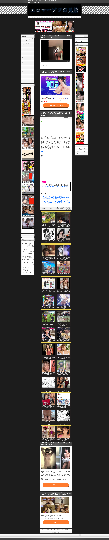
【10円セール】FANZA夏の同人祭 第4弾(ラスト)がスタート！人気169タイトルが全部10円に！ (28, 53)
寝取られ (60, 208)
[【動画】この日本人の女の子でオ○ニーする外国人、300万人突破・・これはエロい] (29, 223)
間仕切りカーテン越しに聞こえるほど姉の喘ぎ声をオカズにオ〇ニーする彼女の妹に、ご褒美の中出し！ (28, 80)
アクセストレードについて (81, 151)
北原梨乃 (30, 256)
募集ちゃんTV (26, 256)
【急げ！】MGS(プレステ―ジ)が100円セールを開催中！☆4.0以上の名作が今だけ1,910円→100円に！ (28, 62)
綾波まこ (28, 269)
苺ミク (31, 269)
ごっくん (25, 246)
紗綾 (25, 269)
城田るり (26, 259)
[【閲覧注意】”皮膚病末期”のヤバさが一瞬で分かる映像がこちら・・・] (29, 121)
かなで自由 (28, 245)
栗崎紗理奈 (25, 267)
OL (66, 208)
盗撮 (68, 208)
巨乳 (70, 207)
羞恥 (66, 207)
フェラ (65, 208)
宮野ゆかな (51, 208)
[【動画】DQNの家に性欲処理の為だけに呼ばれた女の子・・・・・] (29, 211)
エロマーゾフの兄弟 (33, 2)
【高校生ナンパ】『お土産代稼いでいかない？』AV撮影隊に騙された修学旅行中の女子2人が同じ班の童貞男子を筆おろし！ (28, 71)
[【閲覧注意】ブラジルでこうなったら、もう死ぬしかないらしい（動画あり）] (29, 200)
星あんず (27, 264)
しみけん (30, 246)
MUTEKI (26, 243)
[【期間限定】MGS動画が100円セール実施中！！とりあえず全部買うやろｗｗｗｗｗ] (29, 166)
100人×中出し (28, 242)
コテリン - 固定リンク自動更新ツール (23, 116)
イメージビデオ (27, 249)
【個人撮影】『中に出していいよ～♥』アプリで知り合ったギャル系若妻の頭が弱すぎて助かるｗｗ (28, 49)
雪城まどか (28, 272)
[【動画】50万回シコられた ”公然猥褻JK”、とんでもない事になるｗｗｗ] (29, 189)
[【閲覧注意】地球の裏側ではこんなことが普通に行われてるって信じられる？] (29, 177)
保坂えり (34, 33)
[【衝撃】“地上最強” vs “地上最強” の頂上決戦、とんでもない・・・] (29, 155)
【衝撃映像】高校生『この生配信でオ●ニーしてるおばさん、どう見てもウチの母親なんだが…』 (28, 67)
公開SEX (63, 207)
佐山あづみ (28, 254)
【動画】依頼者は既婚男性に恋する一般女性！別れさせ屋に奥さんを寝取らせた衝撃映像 (28, 76)
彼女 (27, 262)
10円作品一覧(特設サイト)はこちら (56, 105)
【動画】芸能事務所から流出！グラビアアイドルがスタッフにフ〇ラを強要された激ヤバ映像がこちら (28, 57)
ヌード (61, 207)
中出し (63, 208)
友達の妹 (26, 257)
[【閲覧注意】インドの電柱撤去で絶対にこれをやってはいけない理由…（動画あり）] (29, 132)
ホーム (28, 33)
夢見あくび (30, 259)
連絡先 (78, 153)
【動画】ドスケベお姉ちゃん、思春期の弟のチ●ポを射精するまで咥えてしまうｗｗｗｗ (28, 39)
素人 (58, 208)
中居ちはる (29, 251)
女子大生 (68, 207)
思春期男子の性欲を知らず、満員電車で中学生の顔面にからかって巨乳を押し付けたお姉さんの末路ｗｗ (28, 44)
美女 (69, 208)
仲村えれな (29, 253)
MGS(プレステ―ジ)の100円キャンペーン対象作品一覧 (82, 149)
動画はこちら (44, 151)
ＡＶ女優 (31, 33)
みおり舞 (56, 208)
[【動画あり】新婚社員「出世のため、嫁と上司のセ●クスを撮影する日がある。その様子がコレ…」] (29, 143)
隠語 (31, 270)
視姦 (65, 207)
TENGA (31, 243)
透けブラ (27, 270)
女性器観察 (69, 209)
